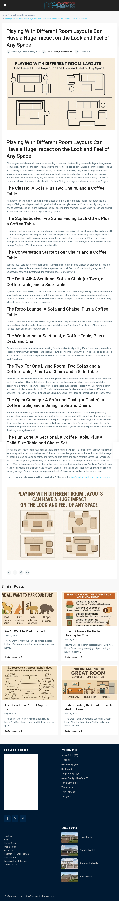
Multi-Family (67, 764)
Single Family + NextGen (73, 778)
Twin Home (67, 792)
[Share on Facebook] (9, 572)
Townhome (67, 783)
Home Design (15, 15)
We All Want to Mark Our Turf (24, 631)
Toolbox (8, 836)
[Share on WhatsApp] (21, 572)
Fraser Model (86, 837)
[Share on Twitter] (15, 572)
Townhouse (67, 787)
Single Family (67, 773)
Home (4, 15)
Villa (63, 796)
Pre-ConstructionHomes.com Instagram (90, 477)
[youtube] (23, 818)
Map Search (10, 847)
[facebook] (7, 818)
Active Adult (67, 755)
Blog (6, 839)
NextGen (65, 769)
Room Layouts (28, 15)
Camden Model (87, 850)
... (12, 648)
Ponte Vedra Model (89, 863)
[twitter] (15, 818)
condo (64, 760)
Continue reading (12, 657)
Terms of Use (10, 864)
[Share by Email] (27, 572)
